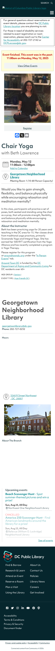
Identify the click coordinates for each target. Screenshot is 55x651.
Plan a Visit (11, 587)
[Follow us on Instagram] (17, 608)
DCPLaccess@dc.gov (14, 43)
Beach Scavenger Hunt (27, 497)
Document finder (13, 628)
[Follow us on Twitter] (12, 608)
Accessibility (10, 615)
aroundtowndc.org (14, 255)
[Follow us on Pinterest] (33, 608)
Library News (37, 581)
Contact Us (36, 570)
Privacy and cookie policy (16, 643)
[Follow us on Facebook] (7, 608)
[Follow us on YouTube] (28, 608)
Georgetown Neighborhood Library (27, 175)
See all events (45, 540)
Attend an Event (14, 576)
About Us (35, 565)
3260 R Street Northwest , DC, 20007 (23, 397)
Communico (45, 643)
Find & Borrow (13, 565)
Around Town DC (10, 262)
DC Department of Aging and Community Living (25, 264)
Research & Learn (15, 570)
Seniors (17, 274)
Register (27, 128)
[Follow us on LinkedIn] (22, 608)
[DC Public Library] (23, 556)
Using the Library (15, 592)
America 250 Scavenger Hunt (27, 521)
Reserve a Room (14, 581)
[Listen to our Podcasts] (39, 608)
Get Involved (37, 592)
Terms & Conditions (14, 619)
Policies (34, 576)
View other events (27, 65)
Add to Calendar (19, 168)
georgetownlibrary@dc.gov (17, 325)
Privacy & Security (13, 623)
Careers (34, 587)
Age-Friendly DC (22, 278)
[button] (52, 13)
